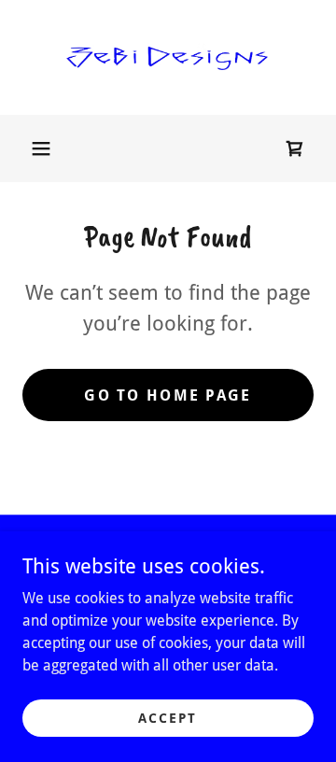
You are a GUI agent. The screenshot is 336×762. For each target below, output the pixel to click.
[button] (41, 148)
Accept (167, 717)
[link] (168, 57)
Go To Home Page (167, 395)
